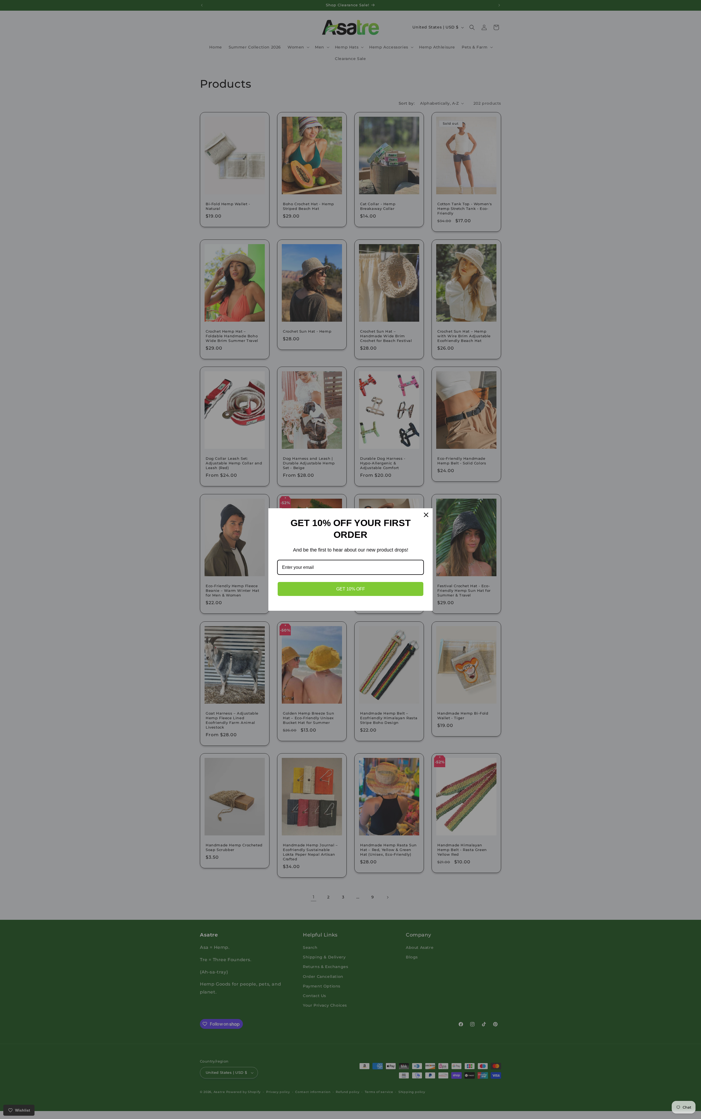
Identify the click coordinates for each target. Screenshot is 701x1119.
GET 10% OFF (350, 589)
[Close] (426, 514)
